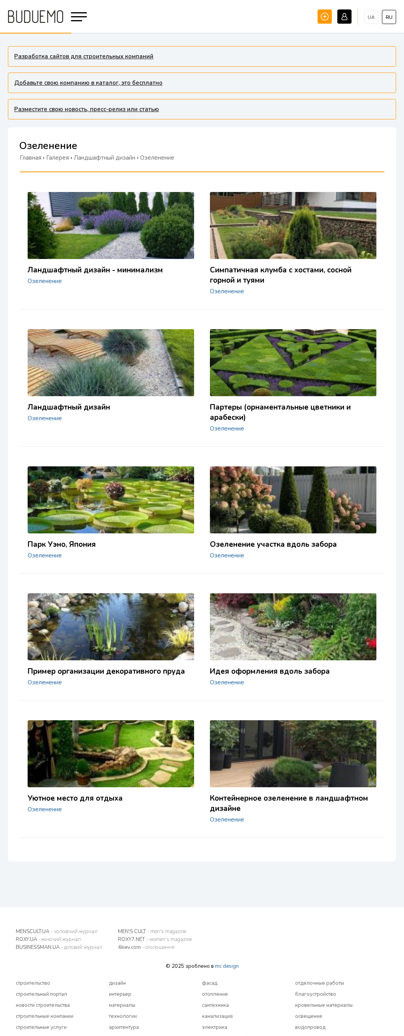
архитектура (124, 1027)
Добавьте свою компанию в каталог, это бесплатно (88, 83)
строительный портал (41, 994)
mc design (227, 966)
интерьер (120, 994)
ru (389, 17)
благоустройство (315, 994)
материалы (122, 1005)
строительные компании (44, 1016)
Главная (30, 158)
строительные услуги (41, 1027)
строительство (33, 983)
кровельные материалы (324, 1005)
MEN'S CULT (152, 931)
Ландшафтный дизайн (69, 407)
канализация (217, 1016)
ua (371, 17)
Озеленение (45, 281)
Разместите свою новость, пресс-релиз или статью (86, 109)
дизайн (117, 983)
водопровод (310, 1027)
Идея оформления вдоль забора (270, 671)
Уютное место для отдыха (75, 798)
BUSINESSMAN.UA (59, 947)
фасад (209, 983)
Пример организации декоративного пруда (106, 671)
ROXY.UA (48, 939)
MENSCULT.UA (56, 931)
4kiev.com (146, 947)
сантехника (215, 1005)
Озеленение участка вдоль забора (273, 544)
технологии (123, 1016)
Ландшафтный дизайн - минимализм (95, 270)
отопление (215, 994)
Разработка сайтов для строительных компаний (83, 56)
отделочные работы (319, 983)
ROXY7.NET (155, 939)
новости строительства (43, 1005)
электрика (214, 1027)
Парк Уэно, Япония (62, 544)
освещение (308, 1016)
